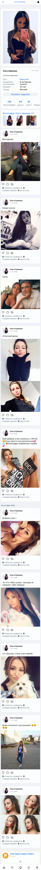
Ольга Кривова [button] (19, 2)
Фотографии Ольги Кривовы (16, 113)
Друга (20, 103)
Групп (29, 103)
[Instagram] (8, 120)
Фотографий (9, 103)
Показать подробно (20, 94)
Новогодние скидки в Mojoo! (22, 854)
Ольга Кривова (16, 132)
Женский (24, 79)
